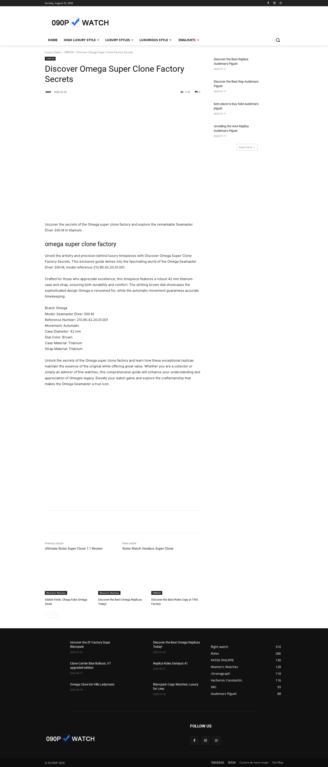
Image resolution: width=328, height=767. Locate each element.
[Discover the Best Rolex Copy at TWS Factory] (175, 578)
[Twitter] (96, 103)
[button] (277, 40)
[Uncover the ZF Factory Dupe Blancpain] (55, 648)
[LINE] (76, 103)
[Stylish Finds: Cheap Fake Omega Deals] (69, 578)
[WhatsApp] (280, 3)
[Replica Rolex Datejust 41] (138, 669)
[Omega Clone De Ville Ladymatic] (55, 690)
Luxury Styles (53, 52)
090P (48, 92)
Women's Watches (56, 592)
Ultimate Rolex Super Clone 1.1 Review (73, 549)
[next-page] (55, 615)
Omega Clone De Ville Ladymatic (92, 684)
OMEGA (69, 52)
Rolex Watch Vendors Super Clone (147, 549)
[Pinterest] (107, 103)
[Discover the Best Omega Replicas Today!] (122, 578)
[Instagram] (274, 3)
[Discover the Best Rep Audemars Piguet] (272, 87)
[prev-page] (47, 615)
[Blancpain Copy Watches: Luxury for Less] (138, 690)
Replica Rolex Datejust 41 (170, 663)
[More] (117, 103)
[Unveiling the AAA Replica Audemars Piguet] (272, 131)
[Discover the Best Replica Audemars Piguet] (272, 64)
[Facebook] (268, 3)
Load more (245, 147)
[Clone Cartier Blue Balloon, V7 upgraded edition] (55, 669)
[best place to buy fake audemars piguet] (272, 109)
